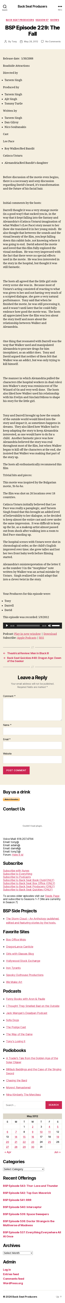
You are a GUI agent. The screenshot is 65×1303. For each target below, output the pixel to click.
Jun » (57, 1152)
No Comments (53, 41)
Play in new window (27, 634)
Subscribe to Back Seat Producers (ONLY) (29, 886)
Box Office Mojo (16, 939)
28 (16, 1146)
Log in (7, 1269)
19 (57, 1136)
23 (32, 1141)
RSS (41, 638)
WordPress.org (13, 1283)
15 (24, 1136)
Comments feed (13, 1278)
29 (24, 1146)
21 (16, 1141)
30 (32, 1146)
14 (16, 1136)
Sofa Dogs (12, 1020)
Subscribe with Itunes (16, 870)
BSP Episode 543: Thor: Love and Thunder (30, 1185)
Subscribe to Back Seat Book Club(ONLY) (28, 880)
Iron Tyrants (13, 967)
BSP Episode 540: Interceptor (22, 1207)
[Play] (6, 625)
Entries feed (11, 1274)
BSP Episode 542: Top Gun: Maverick (27, 1192)
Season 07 (42, 20)
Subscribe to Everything (17, 873)
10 (41, 1131)
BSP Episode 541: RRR (17, 1200)
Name (7, 725)
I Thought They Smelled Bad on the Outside (32, 1006)
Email (7, 739)
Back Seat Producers (32, 6)
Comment (9, 696)
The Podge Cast (16, 1027)
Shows (54, 20)
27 (7, 1146)
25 (49, 1141)
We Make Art (14, 982)
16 (32, 1136)
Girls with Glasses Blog (20, 953)
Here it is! (17, 854)
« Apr (8, 1152)
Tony (14, 41)
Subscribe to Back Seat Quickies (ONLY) (28, 889)
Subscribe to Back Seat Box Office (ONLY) (29, 883)
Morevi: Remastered (18, 1087)
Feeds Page (52, 895)
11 (49, 1131)
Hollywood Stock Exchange (23, 960)
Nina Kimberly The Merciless (23, 1094)
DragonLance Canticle (19, 946)
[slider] (56, 625)
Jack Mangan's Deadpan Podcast (26, 1013)
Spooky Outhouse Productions (25, 974)
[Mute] (49, 625)
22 (24, 1141)
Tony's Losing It (15, 1041)
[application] (32, 626)
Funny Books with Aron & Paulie (25, 998)
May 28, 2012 (31, 41)
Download (50, 634)
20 (7, 1141)
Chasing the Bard (16, 1080)
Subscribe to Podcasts (17, 877)
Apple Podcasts (26, 638)
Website (7, 753)
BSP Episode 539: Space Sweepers (26, 1214)
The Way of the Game (19, 1034)
